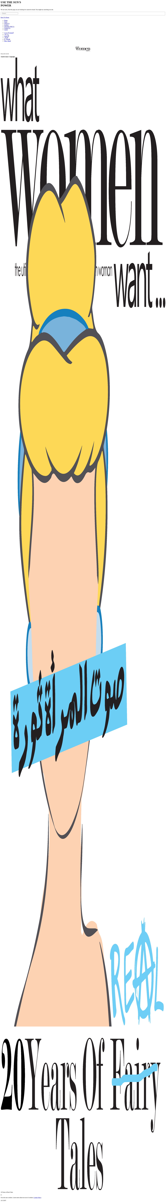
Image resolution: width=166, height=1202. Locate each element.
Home (6, 20)
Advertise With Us (9, 26)
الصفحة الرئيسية (9, 32)
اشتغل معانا (7, 41)
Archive (6, 25)
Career (6, 29)
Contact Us (7, 28)
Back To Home (5, 17)
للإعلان (6, 37)
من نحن (6, 34)
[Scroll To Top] (1, 1195)
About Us (7, 23)
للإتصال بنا (7, 39)
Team (5, 22)
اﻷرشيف (6, 36)
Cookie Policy (37, 1197)
